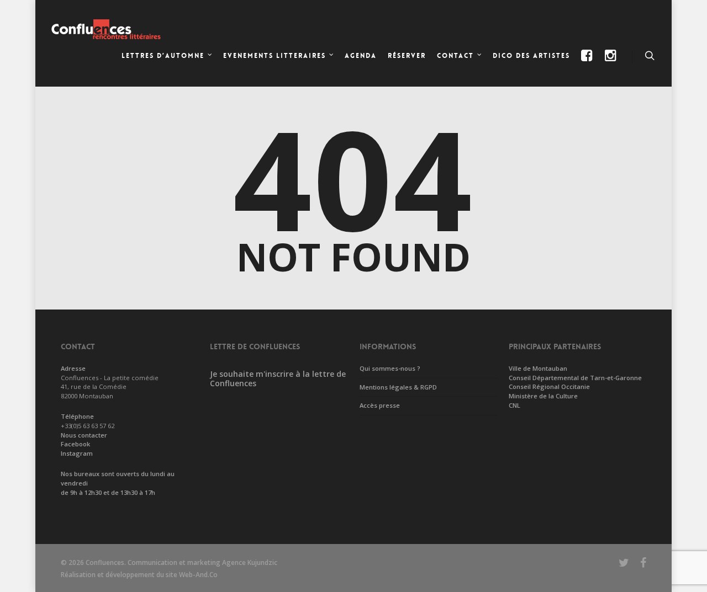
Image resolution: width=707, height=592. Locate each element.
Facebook (75, 444)
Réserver (407, 55)
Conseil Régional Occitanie (549, 386)
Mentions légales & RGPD (398, 387)
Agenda (361, 55)
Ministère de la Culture (543, 396)
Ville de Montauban (538, 368)
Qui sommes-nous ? (390, 368)
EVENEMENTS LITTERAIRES (274, 55)
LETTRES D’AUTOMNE (163, 55)
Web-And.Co (198, 574)
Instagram (77, 453)
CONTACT (455, 55)
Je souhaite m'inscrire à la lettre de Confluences (278, 378)
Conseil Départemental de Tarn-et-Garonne (575, 378)
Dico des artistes (531, 55)
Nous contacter (84, 435)
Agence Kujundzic (249, 562)
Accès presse (380, 405)
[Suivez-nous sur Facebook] (588, 65)
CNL (514, 405)
